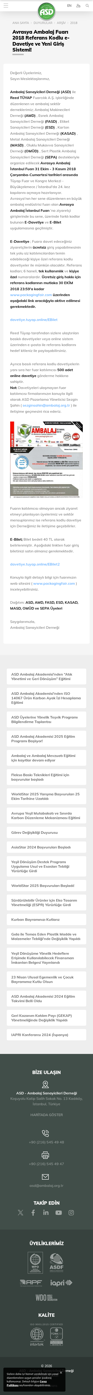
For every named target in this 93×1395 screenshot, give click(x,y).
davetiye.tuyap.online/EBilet (34, 319)
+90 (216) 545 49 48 (46, 1142)
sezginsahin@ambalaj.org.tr (47, 405)
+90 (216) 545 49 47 (46, 1164)
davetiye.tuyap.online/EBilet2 (35, 564)
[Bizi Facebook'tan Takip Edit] (33, 1212)
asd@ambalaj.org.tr (46, 1185)
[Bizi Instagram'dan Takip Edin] (71, 1212)
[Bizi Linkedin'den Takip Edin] (45, 1212)
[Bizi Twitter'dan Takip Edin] (20, 1212)
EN (69, 6)
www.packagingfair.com (31, 294)
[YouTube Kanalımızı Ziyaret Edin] (58, 1212)
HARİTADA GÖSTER (46, 1115)
